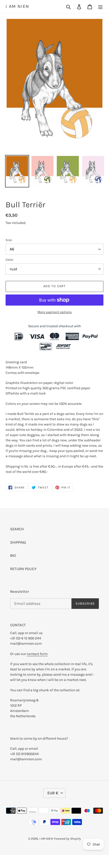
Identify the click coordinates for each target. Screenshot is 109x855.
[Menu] (100, 6)
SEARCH (17, 529)
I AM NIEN (17, 6)
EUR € (52, 793)
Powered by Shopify (67, 838)
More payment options (55, 312)
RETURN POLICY (23, 569)
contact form (37, 654)
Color (9, 259)
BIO (13, 555)
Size (9, 240)
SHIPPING (18, 542)
